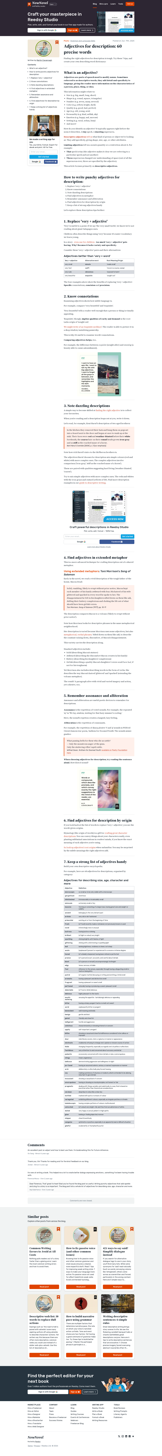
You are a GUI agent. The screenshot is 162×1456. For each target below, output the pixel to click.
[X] (119, 1436)
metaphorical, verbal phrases (78, 634)
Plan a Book (97, 1414)
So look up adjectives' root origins (80, 847)
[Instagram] (122, 1436)
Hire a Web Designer (36, 1427)
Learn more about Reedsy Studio (99, 547)
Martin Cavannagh (44, 60)
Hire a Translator (34, 1423)
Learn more (86, 30)
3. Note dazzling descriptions (41, 85)
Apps (52, 4)
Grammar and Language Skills (82, 41)
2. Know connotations (38, 81)
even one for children (84, 242)
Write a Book (97, 1411)
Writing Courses (77, 1414)
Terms (30, 1446)
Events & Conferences (80, 1417)
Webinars (74, 1420)
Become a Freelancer (58, 1417)
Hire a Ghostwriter (35, 1420)
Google (35, 162)
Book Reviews (119, 1408)
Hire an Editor (33, 1411)
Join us (130, 4)
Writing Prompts (120, 1411)
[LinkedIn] (126, 1436)
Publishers (118, 1417)
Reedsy (38, 1442)
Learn (113, 4)
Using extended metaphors (81, 571)
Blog (95, 4)
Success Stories (55, 1420)
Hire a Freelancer (35, 1408)
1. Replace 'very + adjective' (40, 78)
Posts (66, 41)
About (51, 1408)
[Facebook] (129, 1436)
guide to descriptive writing (92, 482)
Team (51, 1411)
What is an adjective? (38, 68)
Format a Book (98, 1417)
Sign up (71, 30)
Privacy (37, 1446)
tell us (78, 136)
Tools (120, 4)
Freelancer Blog (77, 1423)
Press (51, 1414)
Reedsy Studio (98, 1408)
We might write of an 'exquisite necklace (82, 326)
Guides (73, 1411)
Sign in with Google (45, 30)
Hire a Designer (34, 1414)
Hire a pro (103, 4)
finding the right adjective (108, 410)
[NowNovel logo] (29, 4)
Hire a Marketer (34, 1417)
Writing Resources (99, 1420)
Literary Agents (120, 1414)
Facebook (49, 162)
